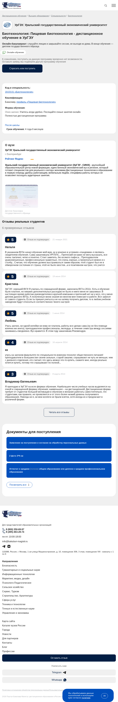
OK (104, 696)
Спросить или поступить (22, 68)
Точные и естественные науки (18, 608)
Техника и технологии (13, 604)
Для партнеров (10, 638)
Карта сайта (8, 621)
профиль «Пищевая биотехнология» (36, 102)
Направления (10, 561)
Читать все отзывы (59, 412)
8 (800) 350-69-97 (15, 529)
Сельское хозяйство (13, 587)
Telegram (56, 672)
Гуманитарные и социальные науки (21, 570)
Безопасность (9, 565)
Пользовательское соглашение (62, 690)
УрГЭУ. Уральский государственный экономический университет (61, 25)
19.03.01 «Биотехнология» (19, 92)
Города (6, 630)
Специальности (58, 16)
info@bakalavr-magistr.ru (15, 541)
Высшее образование (38, 16)
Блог (4, 647)
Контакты (7, 643)
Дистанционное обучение (14, 16)
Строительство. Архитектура (17, 596)
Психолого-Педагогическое (16, 583)
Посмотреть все (17, 485)
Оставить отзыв (59, 658)
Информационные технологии (18, 574)
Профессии (8, 651)
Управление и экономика (15, 613)
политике (86, 698)
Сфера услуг (9, 600)
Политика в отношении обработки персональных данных (25, 690)
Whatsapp (57, 680)
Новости (6, 634)
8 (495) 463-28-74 (15, 532)
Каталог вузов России (13, 625)
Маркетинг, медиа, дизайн (15, 578)
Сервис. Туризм (10, 591)
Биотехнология (75, 16)
